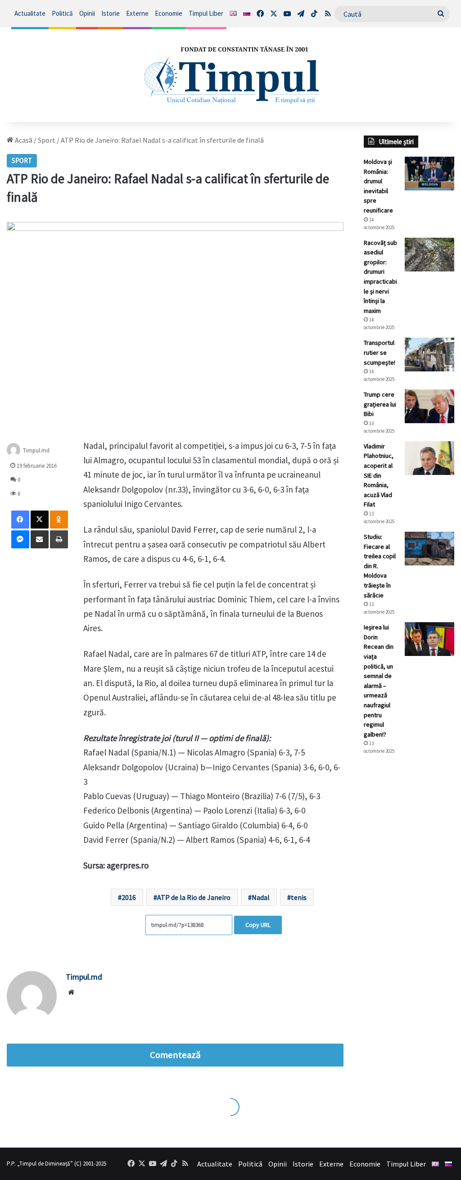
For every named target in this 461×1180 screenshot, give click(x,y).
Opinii (87, 13)
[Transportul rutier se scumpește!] (429, 354)
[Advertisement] (409, 913)
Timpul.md (36, 450)
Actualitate (29, 13)
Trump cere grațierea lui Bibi (380, 404)
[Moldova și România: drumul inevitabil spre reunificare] (429, 173)
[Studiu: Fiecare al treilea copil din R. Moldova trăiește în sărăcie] (429, 548)
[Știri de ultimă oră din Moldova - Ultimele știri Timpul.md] (230, 74)
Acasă (23, 140)
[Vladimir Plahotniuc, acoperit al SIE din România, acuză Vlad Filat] (429, 458)
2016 (129, 897)
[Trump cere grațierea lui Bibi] (429, 406)
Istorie (110, 13)
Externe (137, 13)
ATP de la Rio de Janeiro (193, 897)
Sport (46, 140)
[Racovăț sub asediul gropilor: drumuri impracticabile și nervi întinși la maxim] (429, 254)
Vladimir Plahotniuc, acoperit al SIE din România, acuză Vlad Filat (378, 475)
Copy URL (258, 925)
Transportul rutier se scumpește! (379, 352)
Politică (62, 13)
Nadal (261, 897)
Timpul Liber (206, 13)
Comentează (175, 1055)
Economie (168, 13)
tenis (299, 897)
